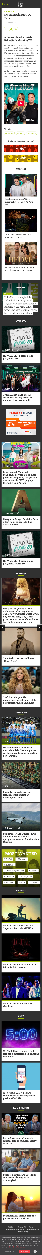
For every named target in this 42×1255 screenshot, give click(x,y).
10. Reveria (34, 882)
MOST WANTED (21, 853)
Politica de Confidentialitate (15, 1229)
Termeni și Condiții (22, 1232)
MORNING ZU (9, 11)
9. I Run (22, 882)
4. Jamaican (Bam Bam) (14, 870)
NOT (22, 158)
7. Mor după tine (25, 876)
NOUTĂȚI (21, 573)
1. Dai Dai (8, 859)
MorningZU (32, 133)
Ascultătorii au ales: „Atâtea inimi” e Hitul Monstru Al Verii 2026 (19, 202)
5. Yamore (33, 870)
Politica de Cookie (33, 1229)
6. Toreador (9, 876)
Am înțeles (25, 1251)
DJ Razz (20, 133)
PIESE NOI (21, 890)
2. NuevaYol (22, 859)
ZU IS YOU (21, 287)
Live (5, 4)
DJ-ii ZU (10, 1227)
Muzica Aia (9, 133)
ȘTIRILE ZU (21, 712)
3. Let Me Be (9, 865)
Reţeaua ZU (22, 1227)
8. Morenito (9, 882)
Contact (31, 1227)
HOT (22, 148)
